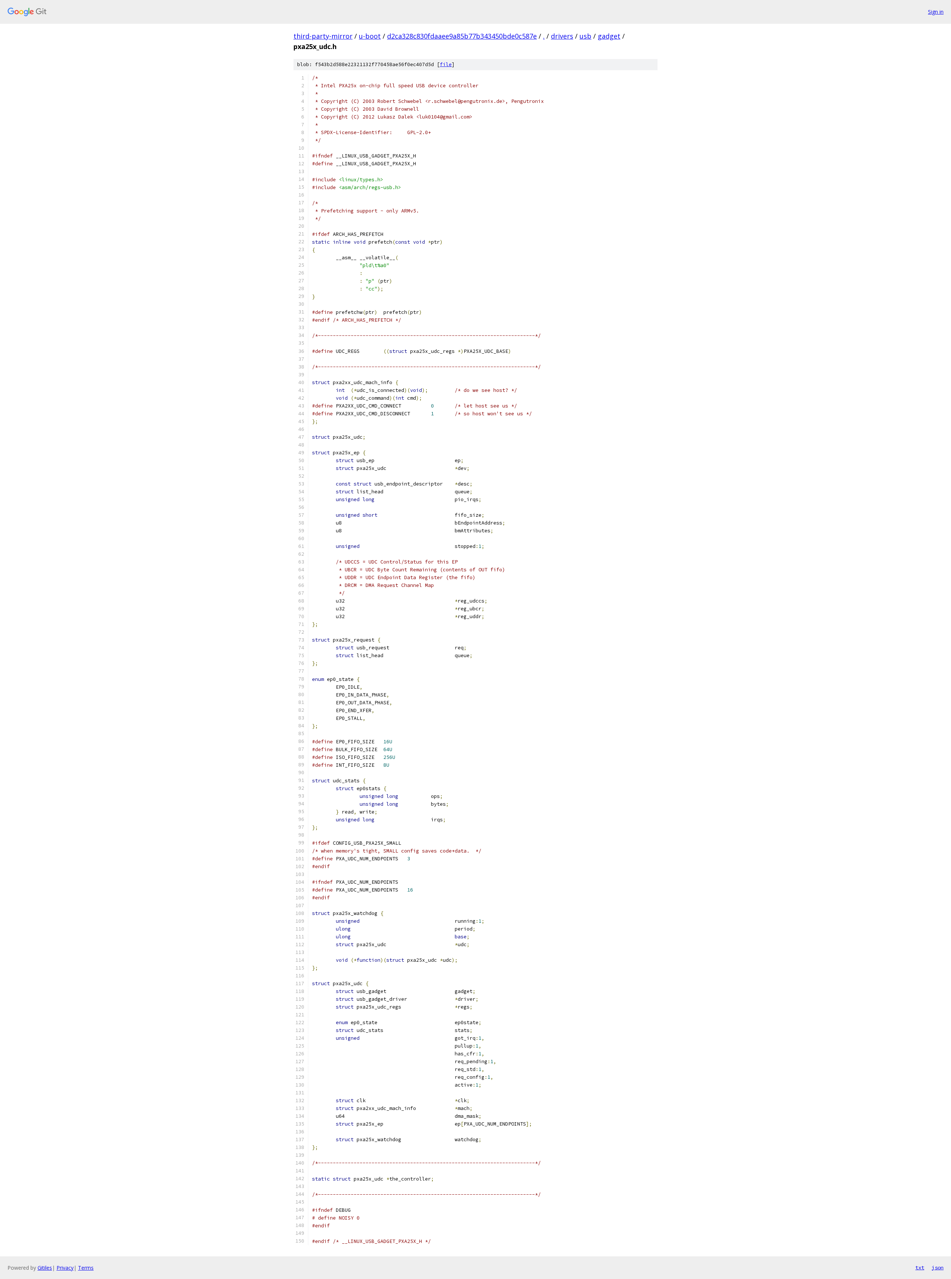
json (938, 1267)
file (446, 64)
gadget (609, 36)
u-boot (370, 36)
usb (585, 36)
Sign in (936, 11)
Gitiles (45, 1267)
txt (919, 1267)
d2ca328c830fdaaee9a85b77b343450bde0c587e (462, 36)
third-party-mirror (323, 36)
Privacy (65, 1267)
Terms (86, 1267)
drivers (562, 36)
